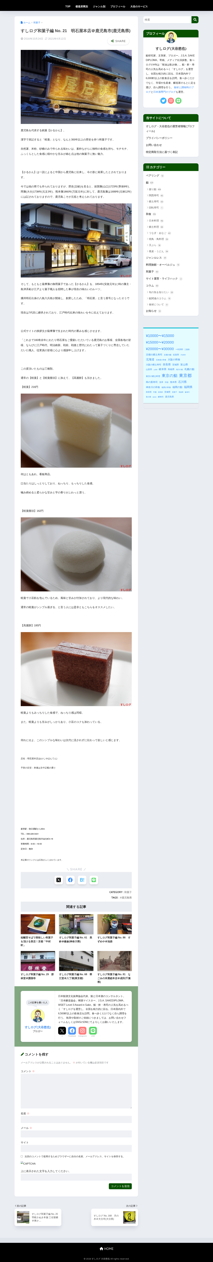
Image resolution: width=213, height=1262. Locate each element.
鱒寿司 (161, 397)
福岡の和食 (166, 387)
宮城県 (175, 364)
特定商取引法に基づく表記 (162, 152)
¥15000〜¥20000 (160, 342)
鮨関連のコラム (159, 298)
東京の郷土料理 (153, 376)
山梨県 (155, 369)
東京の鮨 (169, 375)
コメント (28, 1071)
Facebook (72, 1036)
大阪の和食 (174, 359)
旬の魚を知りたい (161, 292)
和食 (151, 214)
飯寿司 (187, 392)
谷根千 (174, 392)
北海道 (150, 359)
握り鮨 (155, 189)
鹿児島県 (127, 897)
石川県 (182, 381)
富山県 (184, 364)
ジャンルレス (156, 257)
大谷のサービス (139, 6)
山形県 (149, 369)
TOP (67, 6)
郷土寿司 (156, 201)
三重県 (187, 349)
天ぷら (154, 245)
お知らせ (153, 310)
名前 (25, 1113)
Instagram (82, 1036)
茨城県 (167, 392)
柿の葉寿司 (152, 382)
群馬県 (160, 392)
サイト (25, 1142)
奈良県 (167, 364)
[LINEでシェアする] (94, 880)
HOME (108, 1249)
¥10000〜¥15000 (160, 336)
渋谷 (167, 382)
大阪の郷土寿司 (153, 364)
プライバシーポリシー (159, 138)
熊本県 (173, 382)
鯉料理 (154, 397)
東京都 (185, 375)
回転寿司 (155, 207)
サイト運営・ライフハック (164, 278)
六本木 (183, 355)
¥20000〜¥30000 (160, 349)
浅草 (161, 382)
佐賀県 (176, 355)
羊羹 (155, 392)
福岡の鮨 (177, 387)
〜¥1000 (179, 349)
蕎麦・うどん (158, 251)
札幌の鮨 (189, 369)
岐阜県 (162, 369)
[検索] (194, 19)
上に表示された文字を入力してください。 (46, 1171)
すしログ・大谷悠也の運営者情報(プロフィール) (170, 129)
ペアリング (154, 175)
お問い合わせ (154, 145)
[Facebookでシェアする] (70, 880)
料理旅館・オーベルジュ (162, 264)
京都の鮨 (167, 355)
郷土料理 (156, 227)
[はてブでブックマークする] (82, 880)
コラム (152, 285)
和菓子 (128, 892)
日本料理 (156, 220)
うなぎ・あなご (159, 233)
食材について (158, 304)
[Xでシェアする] (58, 880)
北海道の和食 (161, 360)
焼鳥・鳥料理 (158, 239)
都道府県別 (81, 6)
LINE (93, 1036)
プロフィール (117, 6)
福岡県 (188, 387)
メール (26, 1128)
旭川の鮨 (179, 369)
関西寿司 (156, 195)
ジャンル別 (99, 6)
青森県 (181, 392)
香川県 (148, 397)
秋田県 (149, 392)
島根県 (171, 369)
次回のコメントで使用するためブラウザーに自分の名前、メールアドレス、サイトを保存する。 (75, 1156)
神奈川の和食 (153, 387)
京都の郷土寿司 (154, 354)
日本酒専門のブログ (164, 92)
